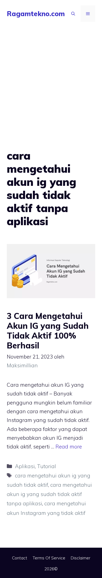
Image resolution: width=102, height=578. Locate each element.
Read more (68, 446)
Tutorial (46, 466)
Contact (19, 558)
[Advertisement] (51, 81)
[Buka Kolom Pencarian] (73, 13)
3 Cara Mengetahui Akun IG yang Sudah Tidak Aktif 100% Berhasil (48, 331)
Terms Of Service (49, 558)
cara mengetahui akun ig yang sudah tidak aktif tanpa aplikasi (49, 494)
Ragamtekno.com (36, 13)
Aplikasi (25, 466)
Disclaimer (80, 558)
